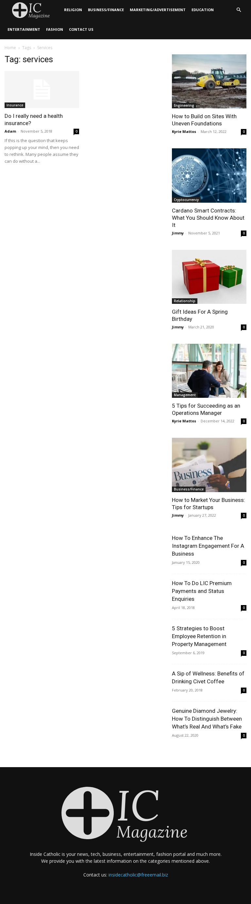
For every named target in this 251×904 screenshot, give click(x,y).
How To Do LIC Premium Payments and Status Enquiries (202, 591)
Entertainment (24, 29)
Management (185, 395)
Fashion (54, 29)
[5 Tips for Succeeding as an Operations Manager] (209, 371)
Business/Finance (106, 9)
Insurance (15, 105)
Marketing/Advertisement (158, 9)
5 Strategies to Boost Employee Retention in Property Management (199, 636)
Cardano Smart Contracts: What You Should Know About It (208, 217)
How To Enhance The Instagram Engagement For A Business (208, 546)
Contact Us (81, 29)
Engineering (184, 105)
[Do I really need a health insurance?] (42, 89)
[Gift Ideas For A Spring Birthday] (209, 277)
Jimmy (178, 233)
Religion (73, 9)
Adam (10, 131)
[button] (238, 10)
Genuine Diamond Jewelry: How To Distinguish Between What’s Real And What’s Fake (207, 719)
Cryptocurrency (186, 199)
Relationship (184, 301)
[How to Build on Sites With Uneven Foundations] (209, 81)
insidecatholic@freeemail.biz (138, 875)
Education (203, 9)
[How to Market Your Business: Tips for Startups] (209, 465)
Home (10, 47)
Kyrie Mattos (184, 131)
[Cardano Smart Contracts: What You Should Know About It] (209, 175)
